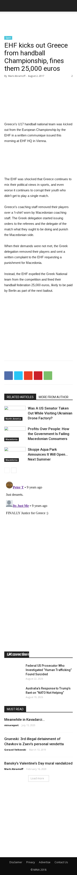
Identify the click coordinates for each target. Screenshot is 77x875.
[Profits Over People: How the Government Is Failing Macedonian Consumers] (15, 433)
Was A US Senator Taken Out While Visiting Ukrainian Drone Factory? (50, 413)
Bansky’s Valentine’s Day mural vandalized (38, 763)
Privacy (30, 862)
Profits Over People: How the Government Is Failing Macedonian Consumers (48, 434)
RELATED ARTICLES (20, 397)
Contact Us (61, 862)
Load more (37, 778)
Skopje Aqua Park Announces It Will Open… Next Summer (48, 454)
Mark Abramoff (13, 769)
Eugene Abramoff (18, 659)
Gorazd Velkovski (15, 749)
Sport (8, 37)
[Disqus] (38, 533)
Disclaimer (15, 862)
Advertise (44, 862)
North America (13, 418)
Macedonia (12, 439)
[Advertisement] (38, 19)
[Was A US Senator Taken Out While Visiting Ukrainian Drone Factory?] (15, 413)
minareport (11, 725)
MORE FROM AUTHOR (53, 397)
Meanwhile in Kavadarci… (24, 719)
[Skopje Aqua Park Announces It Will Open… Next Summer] (15, 454)
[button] (71, 6)
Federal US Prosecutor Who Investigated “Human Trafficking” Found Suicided (49, 670)
